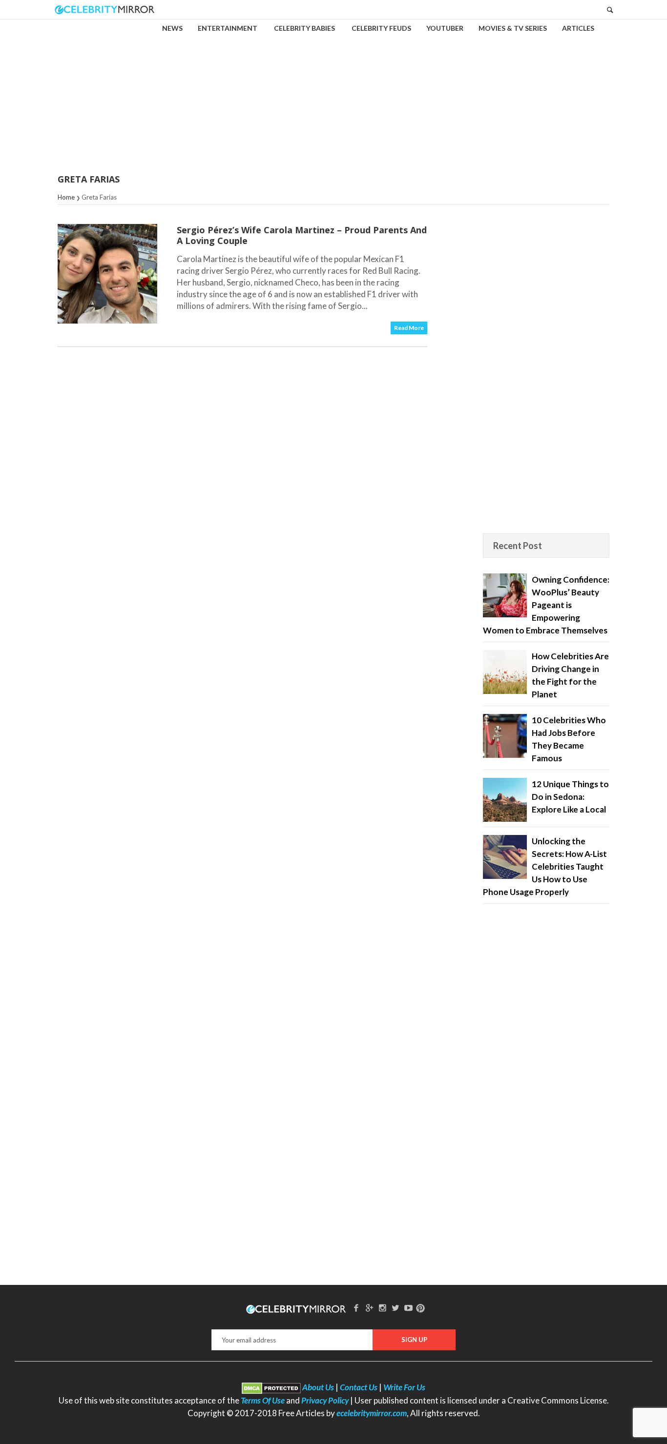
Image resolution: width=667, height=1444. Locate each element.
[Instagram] (382, 1307)
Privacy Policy (325, 1400)
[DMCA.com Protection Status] (271, 1387)
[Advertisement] (333, 90)
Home (66, 197)
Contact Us (358, 1387)
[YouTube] (409, 1307)
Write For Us (404, 1387)
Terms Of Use (263, 1400)
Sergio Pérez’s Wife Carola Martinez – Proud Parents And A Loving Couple (302, 235)
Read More (409, 327)
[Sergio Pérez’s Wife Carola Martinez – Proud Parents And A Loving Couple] (107, 274)
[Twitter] (395, 1307)
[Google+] (369, 1307)
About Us (318, 1387)
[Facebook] (356, 1307)
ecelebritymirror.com (371, 1413)
